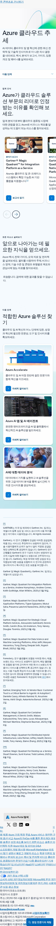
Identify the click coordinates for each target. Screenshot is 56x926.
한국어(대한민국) (9, 871)
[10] (5, 746)
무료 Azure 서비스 (35, 834)
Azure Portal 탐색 (20, 817)
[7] (4, 685)
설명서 (12, 853)
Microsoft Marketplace (37, 849)
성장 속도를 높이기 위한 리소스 (27, 842)
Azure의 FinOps (22, 838)
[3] (4, 596)
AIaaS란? (30, 864)
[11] (5, 763)
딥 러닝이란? (18, 864)
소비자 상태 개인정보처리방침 (16, 879)
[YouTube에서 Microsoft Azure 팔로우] (27, 824)
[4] (4, 615)
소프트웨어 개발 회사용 (12, 849)
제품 (5, 834)
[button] (28, 74)
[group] (23, 169)
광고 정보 (13, 886)
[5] (4, 634)
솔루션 (6, 842)
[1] (4, 523)
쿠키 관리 (43, 883)
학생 (42, 853)
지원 (10, 845)
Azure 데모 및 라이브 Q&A (27, 845)
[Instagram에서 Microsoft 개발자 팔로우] (15, 824)
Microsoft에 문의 (41, 879)
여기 (44, 677)
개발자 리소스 (31, 853)
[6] (4, 654)
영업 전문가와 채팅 (41, 922)
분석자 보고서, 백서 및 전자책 (23, 857)
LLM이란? (40, 864)
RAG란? (8, 868)
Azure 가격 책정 (16, 834)
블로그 (19, 853)
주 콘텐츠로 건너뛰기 (12, 1)
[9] (4, 730)
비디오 (43, 857)
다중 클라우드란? (38, 860)
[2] (4, 580)
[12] (5, 782)
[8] (4, 708)
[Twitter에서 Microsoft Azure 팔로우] (9, 824)
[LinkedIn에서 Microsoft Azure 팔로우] (21, 824)
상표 (5, 886)
